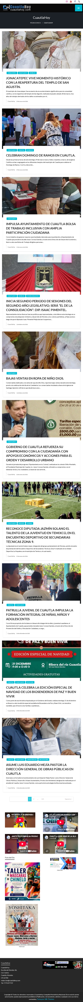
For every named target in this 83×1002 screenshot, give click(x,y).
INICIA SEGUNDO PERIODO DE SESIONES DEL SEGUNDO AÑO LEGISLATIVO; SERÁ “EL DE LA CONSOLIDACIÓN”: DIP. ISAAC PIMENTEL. (39, 305)
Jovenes (29, 523)
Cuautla (21, 150)
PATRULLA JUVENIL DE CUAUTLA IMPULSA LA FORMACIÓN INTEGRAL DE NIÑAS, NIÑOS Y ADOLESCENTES (39, 614)
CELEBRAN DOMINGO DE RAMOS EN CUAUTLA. (40, 155)
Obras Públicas (32, 759)
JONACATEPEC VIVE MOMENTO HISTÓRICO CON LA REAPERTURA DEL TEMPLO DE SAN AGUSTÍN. (38, 82)
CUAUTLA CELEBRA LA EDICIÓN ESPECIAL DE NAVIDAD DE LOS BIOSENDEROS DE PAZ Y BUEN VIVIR (41, 692)
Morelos (32, 73)
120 (42, 799)
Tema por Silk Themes (45, 999)
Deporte (21, 523)
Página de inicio (35, 23)
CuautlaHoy (23, 73)
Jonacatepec (12, 73)
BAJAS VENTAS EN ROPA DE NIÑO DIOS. (35, 378)
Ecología (30, 682)
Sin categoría (43, 759)
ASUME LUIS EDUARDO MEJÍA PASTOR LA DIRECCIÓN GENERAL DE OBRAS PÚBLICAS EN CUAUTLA (39, 769)
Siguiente (68, 799)
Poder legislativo (33, 296)
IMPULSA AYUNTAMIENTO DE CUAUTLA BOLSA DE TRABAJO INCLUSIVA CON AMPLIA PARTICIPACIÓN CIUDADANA (41, 228)
